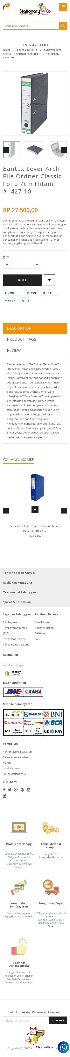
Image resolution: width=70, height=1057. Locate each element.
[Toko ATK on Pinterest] (22, 790)
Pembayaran (10, 622)
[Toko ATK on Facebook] (4, 790)
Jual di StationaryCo (14, 774)
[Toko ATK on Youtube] (4, 795)
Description (19, 328)
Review (14, 350)
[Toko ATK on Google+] (16, 790)
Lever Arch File (35, 45)
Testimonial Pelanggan (19, 592)
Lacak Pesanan (12, 768)
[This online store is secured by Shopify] (13, 673)
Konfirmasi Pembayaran (17, 751)
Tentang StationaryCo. (19, 573)
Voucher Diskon (44, 628)
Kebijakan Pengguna (17, 582)
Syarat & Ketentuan (17, 602)
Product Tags (21, 339)
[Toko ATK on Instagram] (28, 790)
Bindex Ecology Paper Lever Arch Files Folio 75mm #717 (35, 528)
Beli (24, 280)
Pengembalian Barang (16, 644)
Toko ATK (33, 1048)
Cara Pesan (42, 622)
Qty (6, 257)
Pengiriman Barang (14, 639)
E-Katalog (40, 633)
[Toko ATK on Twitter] (10, 790)
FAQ (37, 639)
